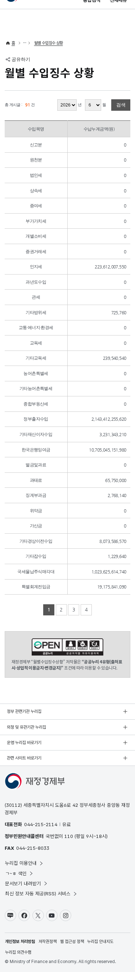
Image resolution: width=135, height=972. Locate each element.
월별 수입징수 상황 (48, 43)
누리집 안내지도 (100, 941)
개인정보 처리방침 (20, 941)
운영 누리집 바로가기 (24, 742)
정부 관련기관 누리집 (24, 711)
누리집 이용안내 (21, 863)
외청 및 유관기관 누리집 (26, 727)
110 (68, 836)
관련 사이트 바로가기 (24, 758)
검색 (121, 105)
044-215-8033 (32, 848)
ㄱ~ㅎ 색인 (16, 873)
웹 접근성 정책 (72, 941)
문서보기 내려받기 (23, 883)
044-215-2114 (40, 824)
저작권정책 (48, 941)
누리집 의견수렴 (18, 952)
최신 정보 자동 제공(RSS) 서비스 (38, 893)
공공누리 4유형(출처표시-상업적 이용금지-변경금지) (67, 647)
